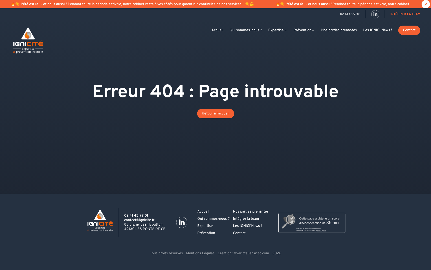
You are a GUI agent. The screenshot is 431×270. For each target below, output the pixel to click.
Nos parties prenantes (339, 30)
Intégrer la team (405, 14)
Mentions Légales (200, 253)
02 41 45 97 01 (350, 14)
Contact (409, 30)
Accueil (217, 30)
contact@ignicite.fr (139, 220)
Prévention (302, 30)
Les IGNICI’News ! (377, 30)
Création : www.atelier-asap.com (243, 253)
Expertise (276, 30)
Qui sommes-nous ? (246, 30)
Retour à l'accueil (215, 113)
